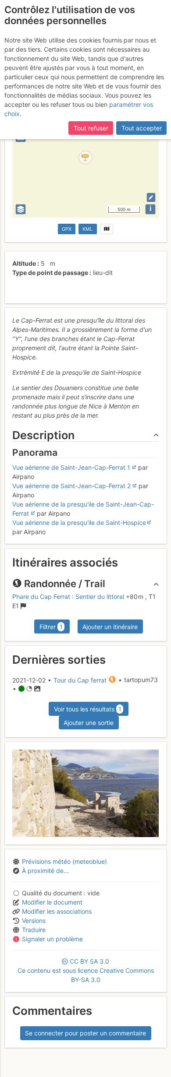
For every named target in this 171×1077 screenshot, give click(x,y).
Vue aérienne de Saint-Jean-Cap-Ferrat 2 (71, 485)
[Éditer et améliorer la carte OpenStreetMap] (151, 197)
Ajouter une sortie (89, 722)
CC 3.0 (86, 970)
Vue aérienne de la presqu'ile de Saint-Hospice (79, 522)
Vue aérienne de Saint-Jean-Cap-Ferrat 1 (71, 467)
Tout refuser (91, 128)
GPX (66, 229)
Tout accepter (141, 128)
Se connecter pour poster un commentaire (85, 1033)
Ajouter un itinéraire (110, 626)
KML (87, 229)
